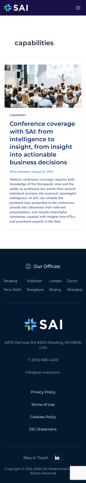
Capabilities (18, 115)
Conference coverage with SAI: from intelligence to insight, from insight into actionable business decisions (42, 143)
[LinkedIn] (57, 457)
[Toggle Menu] (78, 8)
